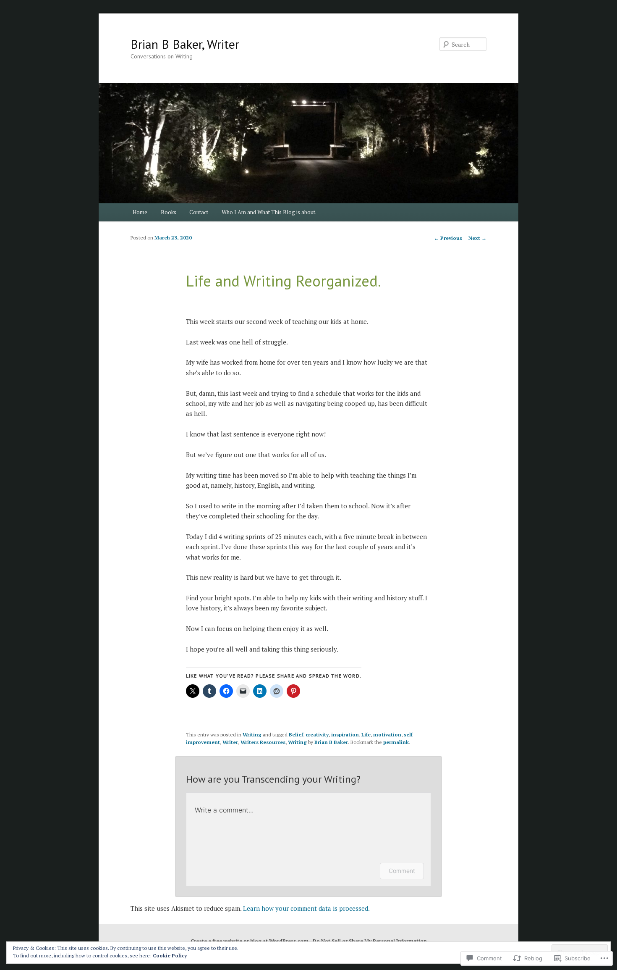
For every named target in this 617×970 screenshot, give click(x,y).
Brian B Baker (331, 742)
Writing (252, 734)
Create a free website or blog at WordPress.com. (250, 941)
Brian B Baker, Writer (185, 44)
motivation (387, 734)
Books (168, 212)
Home (140, 212)
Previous (448, 238)
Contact (198, 212)
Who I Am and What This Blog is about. (269, 212)
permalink (396, 742)
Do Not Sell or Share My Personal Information (370, 941)
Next (477, 238)
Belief (296, 734)
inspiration (345, 734)
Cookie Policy (170, 955)
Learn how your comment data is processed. (306, 908)
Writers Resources (263, 742)
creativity (317, 734)
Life (366, 734)
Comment (402, 870)
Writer (230, 742)
